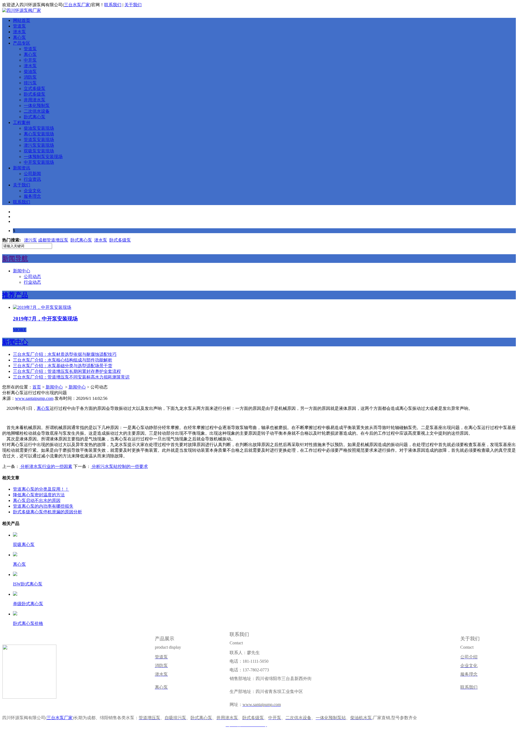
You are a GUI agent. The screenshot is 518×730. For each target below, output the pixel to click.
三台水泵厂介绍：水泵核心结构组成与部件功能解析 (62, 360)
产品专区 (21, 43)
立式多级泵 (34, 88)
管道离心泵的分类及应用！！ (41, 489)
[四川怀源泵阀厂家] (21, 10)
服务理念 (32, 196)
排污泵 (30, 83)
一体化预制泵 (37, 105)
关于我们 (133, 4)
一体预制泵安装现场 (43, 156)
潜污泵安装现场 (39, 145)
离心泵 (19, 37)
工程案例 (21, 122)
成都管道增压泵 (53, 240)
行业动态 (32, 282)
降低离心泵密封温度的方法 (39, 495)
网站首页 (21, 20)
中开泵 (30, 60)
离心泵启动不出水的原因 (36, 500)
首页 (36, 387)
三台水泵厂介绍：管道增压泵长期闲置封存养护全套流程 (67, 371)
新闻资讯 (21, 168)
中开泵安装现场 (39, 162)
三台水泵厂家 (77, 4)
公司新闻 (32, 173)
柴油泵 (30, 71)
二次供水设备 (37, 111)
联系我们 (112, 4)
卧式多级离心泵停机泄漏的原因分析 (47, 512)
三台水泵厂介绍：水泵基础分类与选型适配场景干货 (62, 365)
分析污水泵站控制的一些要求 (119, 466)
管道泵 (19, 26)
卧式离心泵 (34, 117)
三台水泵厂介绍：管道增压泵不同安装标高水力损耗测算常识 (71, 377)
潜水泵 (19, 31)
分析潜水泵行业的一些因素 (45, 466)
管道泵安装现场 (39, 139)
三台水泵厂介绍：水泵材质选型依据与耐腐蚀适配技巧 (65, 354)
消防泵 (30, 77)
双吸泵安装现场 (39, 151)
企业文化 (32, 190)
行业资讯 (32, 179)
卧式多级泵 (34, 94)
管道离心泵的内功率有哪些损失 (43, 506)
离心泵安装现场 (39, 134)
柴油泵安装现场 (39, 128)
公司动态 (32, 276)
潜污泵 (30, 240)
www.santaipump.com (34, 398)
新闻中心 (21, 271)
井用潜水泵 (34, 100)
